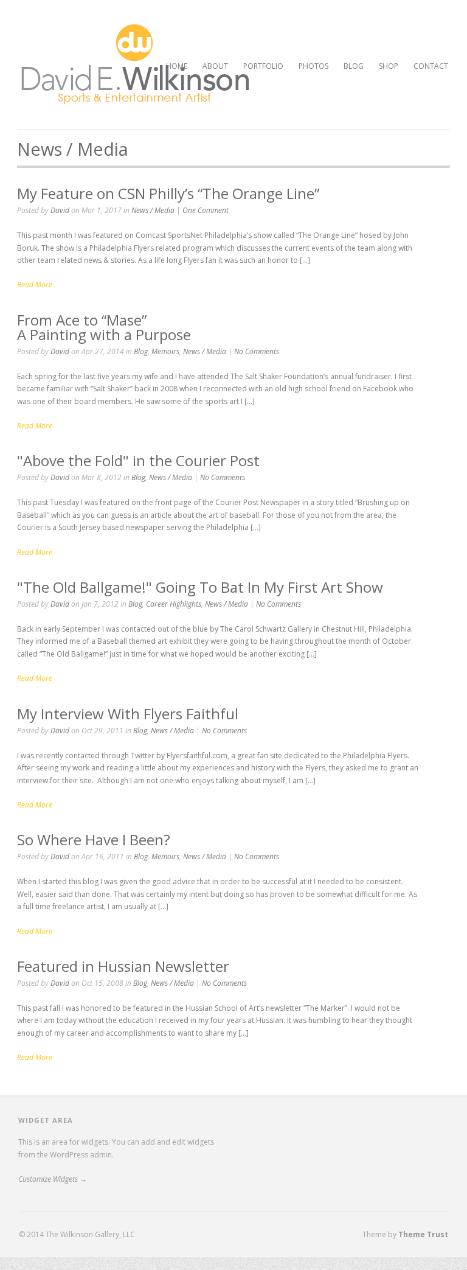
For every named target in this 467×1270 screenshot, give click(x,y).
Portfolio (263, 64)
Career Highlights (173, 604)
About (215, 66)
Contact (430, 66)
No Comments (256, 351)
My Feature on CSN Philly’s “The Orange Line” (168, 193)
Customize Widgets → (52, 1179)
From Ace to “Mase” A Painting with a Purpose (104, 327)
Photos (313, 66)
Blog (354, 66)
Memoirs (165, 351)
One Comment (205, 210)
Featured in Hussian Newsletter (123, 966)
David (59, 210)
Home (176, 66)
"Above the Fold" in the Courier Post (138, 460)
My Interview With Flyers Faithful (127, 713)
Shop (388, 66)
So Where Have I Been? (93, 839)
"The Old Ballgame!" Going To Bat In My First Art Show (200, 587)
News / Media (153, 210)
